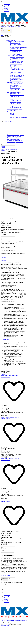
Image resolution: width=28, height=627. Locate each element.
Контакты (6, 11)
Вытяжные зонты (14, 96)
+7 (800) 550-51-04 (5, 26)
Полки (11, 99)
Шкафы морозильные (15, 78)
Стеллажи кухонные (15, 102)
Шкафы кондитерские (16, 76)
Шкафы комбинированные (17, 75)
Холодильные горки (15, 74)
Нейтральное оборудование (14, 139)
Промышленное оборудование (15, 137)
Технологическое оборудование (15, 135)
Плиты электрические (16, 50)
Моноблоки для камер (16, 83)
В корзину (3, 374)
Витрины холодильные (16, 62)
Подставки (13, 97)
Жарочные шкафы (15, 43)
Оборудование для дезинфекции (18, 47)
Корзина (3, 35)
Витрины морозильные (16, 59)
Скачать (6, 9)
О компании (7, 4)
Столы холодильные (15, 72)
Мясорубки (13, 110)
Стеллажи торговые (15, 103)
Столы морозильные (15, 71)
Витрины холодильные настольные (16, 64)
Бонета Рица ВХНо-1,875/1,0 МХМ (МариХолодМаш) (10, 459)
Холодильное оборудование (14, 136)
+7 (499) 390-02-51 (15, 26)
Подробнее (3, 257)
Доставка (6, 5)
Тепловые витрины (15, 54)
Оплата (6, 6)
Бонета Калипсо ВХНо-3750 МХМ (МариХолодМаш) (10, 417)
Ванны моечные (14, 93)
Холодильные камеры (16, 86)
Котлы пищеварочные (16, 44)
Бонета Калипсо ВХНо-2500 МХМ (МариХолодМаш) (10, 500)
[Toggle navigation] (1, 1)
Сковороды (13, 52)
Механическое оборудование (14, 140)
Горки (11, 116)
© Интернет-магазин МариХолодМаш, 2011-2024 (14, 620)
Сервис (6, 8)
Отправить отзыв (5, 575)
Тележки (12, 106)
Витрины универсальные (16, 61)
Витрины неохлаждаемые (17, 95)
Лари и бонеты (14, 66)
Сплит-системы (14, 85)
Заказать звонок (5, 34)
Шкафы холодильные (15, 81)
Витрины (12, 114)
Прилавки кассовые (15, 100)
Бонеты (12, 113)
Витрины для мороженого (17, 57)
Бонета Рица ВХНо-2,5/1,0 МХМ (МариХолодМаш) (9, 376)
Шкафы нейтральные (15, 107)
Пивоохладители (14, 68)
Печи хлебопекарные (15, 48)
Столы (11, 104)
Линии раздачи (14, 45)
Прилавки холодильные (16, 69)
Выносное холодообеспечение (15, 142)
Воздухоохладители (15, 88)
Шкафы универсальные (16, 79)
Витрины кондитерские (16, 58)
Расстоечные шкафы (15, 51)
